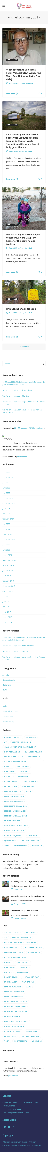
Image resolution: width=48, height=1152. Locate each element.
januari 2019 (7, 570)
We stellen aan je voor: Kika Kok (15, 396)
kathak (8, 776)
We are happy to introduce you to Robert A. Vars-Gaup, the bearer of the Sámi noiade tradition (23, 239)
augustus (31, 737)
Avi (5, 742)
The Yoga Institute (30, 840)
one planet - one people (16, 826)
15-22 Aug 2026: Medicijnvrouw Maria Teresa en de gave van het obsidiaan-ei (23, 383)
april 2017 (6, 612)
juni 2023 (6, 508)
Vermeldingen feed (10, 711)
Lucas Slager (10, 786)
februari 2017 (8, 622)
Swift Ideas (22, 457)
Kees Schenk (22, 776)
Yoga (6, 845)
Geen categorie (8, 680)
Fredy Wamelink (27, 83)
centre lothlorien (21, 742)
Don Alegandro (12, 752)
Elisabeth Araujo (33, 752)
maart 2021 (7, 534)
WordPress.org (8, 721)
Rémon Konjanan (13, 835)
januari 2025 (7, 498)
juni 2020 (6, 550)
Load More (24, 346)
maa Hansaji (28, 786)
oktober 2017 (7, 591)
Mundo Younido (12, 821)
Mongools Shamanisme (15, 816)
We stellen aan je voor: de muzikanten (18, 390)
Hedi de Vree (23, 767)
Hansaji (8, 767)
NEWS (4, 690)
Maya (28, 791)
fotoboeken (34, 757)
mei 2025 (6, 493)
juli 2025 (5, 482)
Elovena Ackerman (13, 757)
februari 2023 (8, 519)
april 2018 (6, 576)
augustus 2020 (8, 539)
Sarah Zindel (33, 835)
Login (4, 706)
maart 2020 (7, 555)
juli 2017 (5, 596)
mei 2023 (6, 513)
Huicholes (25, 771)
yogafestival (20, 845)
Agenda (5, 675)
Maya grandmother (14, 796)
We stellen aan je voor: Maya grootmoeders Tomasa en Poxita (23, 402)
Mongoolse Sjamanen (15, 811)
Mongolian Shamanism (15, 806)
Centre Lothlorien (29, 1142)
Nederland (6, 685)
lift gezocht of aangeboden (21, 308)
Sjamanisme (10, 840)
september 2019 (9, 560)
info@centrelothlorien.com (19, 1113)
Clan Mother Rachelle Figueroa (20, 747)
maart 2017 (7, 617)
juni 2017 (6, 601)
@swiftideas (13, 1076)
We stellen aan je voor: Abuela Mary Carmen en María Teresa (22, 411)
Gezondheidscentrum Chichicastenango (15, 762)
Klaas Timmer (11, 781)
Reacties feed (8, 716)
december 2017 (8, 586)
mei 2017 (6, 607)
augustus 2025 (8, 477)
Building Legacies (34, 1145)
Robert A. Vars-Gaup (14, 831)
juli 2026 (5, 472)
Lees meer (10, 93)
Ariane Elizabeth (12, 737)
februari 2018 (8, 581)
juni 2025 (6, 488)
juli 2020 (5, 545)
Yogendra (37, 845)
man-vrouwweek (12, 791)
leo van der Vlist (31, 781)
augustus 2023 (8, 503)
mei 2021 (6, 529)
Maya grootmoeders (14, 801)
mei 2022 (6, 524)
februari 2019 (8, 565)
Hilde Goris (10, 771)
